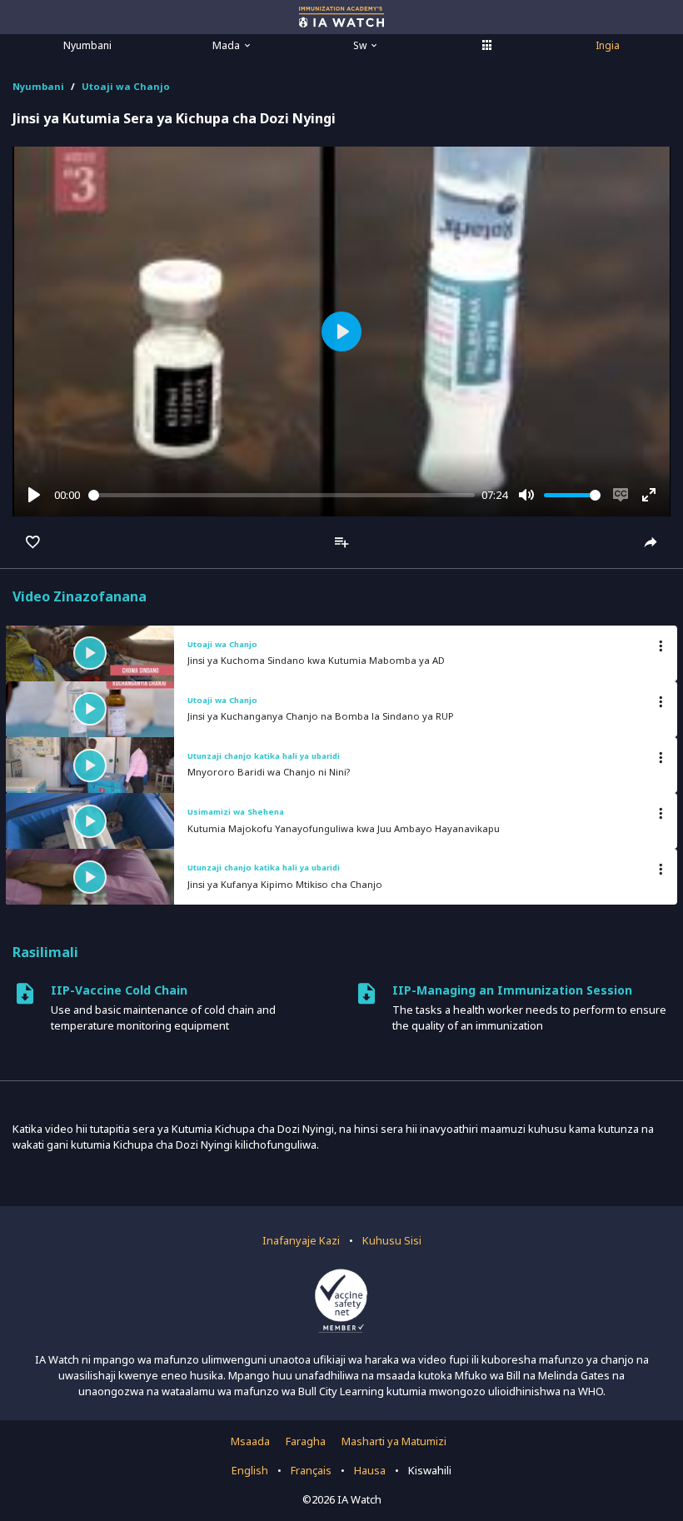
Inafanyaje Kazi (301, 1240)
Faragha (306, 1441)
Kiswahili (429, 1470)
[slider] (282, 495)
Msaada (250, 1441)
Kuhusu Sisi (391, 1240)
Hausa (370, 1470)
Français (311, 1470)
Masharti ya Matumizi (394, 1441)
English (250, 1470)
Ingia (608, 45)
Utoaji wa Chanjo (126, 86)
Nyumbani (87, 45)
